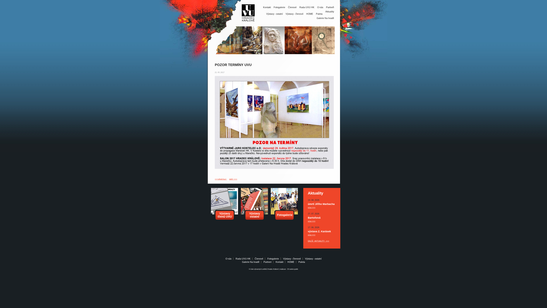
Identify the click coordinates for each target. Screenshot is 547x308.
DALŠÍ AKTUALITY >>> (318, 241)
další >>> (233, 179)
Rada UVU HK (306, 7)
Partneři (330, 7)
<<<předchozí (221, 179)
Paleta (319, 14)
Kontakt (267, 7)
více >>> (311, 207)
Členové (292, 7)
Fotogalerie (279, 7)
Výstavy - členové (294, 14)
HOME (309, 14)
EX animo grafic (292, 269)
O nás (320, 7)
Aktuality (329, 11)
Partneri (268, 262)
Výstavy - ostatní (274, 14)
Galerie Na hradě (250, 262)
